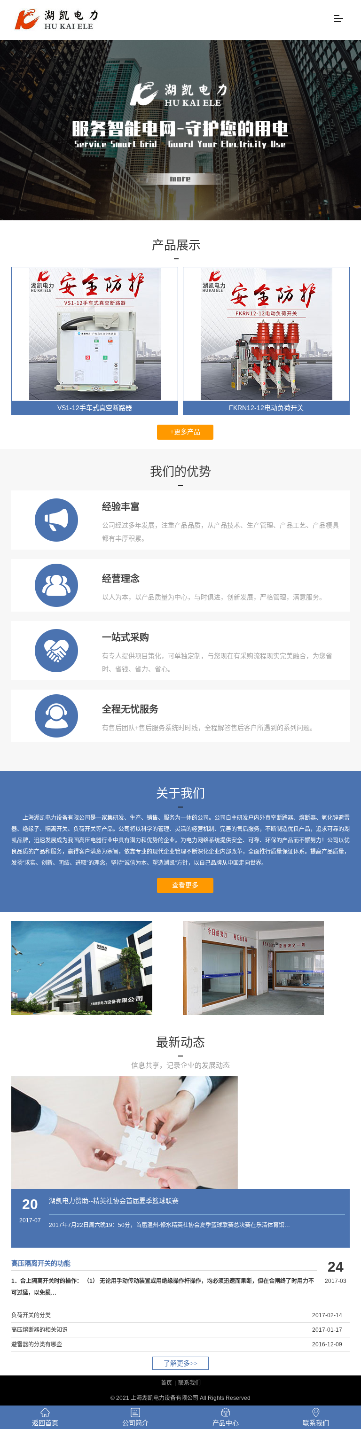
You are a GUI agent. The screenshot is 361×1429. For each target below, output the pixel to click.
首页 (166, 1383)
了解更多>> (180, 1363)
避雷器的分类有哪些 (36, 1344)
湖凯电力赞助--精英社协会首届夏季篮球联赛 (114, 1200)
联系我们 (189, 1383)
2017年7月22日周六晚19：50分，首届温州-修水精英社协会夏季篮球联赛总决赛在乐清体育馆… (169, 1225)
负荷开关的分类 (31, 1315)
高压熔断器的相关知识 (39, 1330)
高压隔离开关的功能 (41, 1263)
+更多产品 (185, 431)
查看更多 (185, 885)
